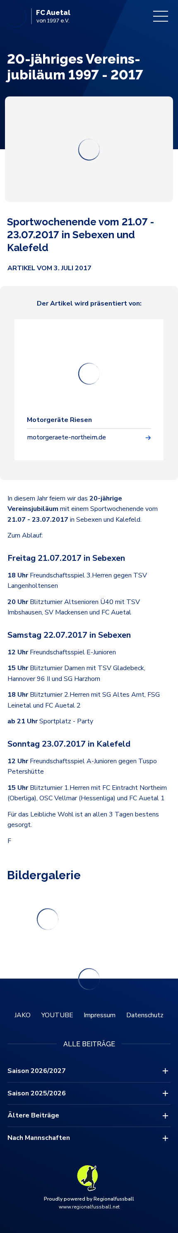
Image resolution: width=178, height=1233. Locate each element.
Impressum (99, 1015)
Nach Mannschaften (38, 1137)
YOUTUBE (57, 1015)
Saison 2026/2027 (36, 1070)
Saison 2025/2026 (36, 1093)
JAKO (22, 1015)
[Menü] (160, 16)
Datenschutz (145, 1015)
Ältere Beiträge (33, 1115)
